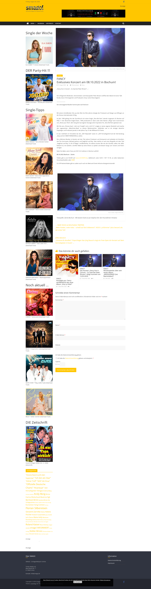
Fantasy (46, 505)
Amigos (40, 491)
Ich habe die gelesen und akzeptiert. (75, 358)
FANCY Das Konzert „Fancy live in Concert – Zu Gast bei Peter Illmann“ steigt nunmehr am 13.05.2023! (90, 272)
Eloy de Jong (48, 502)
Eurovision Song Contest (35, 505)
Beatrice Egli (45, 497)
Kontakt (58, 23)
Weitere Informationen (105, 580)
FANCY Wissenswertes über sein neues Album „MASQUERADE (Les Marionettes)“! (112, 272)
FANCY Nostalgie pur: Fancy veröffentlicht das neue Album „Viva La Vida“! (64, 281)
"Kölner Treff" (31, 481)
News (32, 23)
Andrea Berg (47, 491)
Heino (43, 512)
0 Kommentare (75, 85)
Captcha (57, 361)
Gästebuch (49, 23)
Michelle (36, 521)
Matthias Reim (36, 519)
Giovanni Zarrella (33, 511)
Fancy (83, 85)
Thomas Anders (47, 531)
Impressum (111, 563)
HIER (72, 160)
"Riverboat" (39, 488)
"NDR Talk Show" (43, 481)
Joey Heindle (48, 515)
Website (57, 345)
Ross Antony (44, 525)
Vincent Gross (33, 534)
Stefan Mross (36, 531)
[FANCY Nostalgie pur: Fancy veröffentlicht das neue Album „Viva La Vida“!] (66, 255)
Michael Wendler (29, 521)
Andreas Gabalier (30, 494)
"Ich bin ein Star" (43, 477)
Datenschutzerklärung (72, 358)
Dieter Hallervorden (40, 502)
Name (57, 325)
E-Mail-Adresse (60, 335)
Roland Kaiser (32, 524)
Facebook (41, 23)
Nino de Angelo (44, 521)
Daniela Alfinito (43, 500)
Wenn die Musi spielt (43, 534)
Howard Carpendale (38, 515)
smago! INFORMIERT (39, 527)
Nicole (39, 521)
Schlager (60, 75)
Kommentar (59, 300)
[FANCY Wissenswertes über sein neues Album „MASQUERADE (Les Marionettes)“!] (114, 255)
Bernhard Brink (32, 500)
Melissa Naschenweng (45, 519)
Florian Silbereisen (36, 508)
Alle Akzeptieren (78, 582)
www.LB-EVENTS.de (82, 158)
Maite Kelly (38, 517)
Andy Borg (39, 493)
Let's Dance (29, 517)
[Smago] (28, 23)
